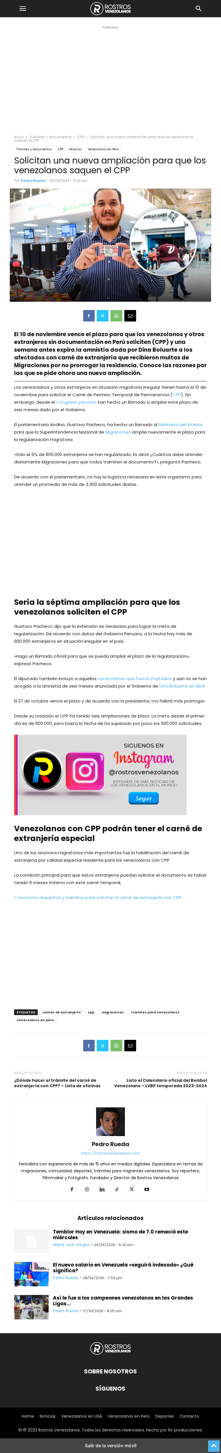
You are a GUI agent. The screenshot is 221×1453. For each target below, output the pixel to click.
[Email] (130, 316)
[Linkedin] (102, 1190)
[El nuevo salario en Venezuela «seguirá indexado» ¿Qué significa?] (31, 1275)
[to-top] (214, 1443)
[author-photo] (110, 1136)
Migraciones (118, 432)
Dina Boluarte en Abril (182, 686)
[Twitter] (102, 316)
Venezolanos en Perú (103, 149)
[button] (22, 8)
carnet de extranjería (61, 1012)
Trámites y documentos (50, 136)
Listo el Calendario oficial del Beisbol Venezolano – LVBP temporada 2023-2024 (160, 1083)
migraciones (113, 1012)
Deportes (164, 1416)
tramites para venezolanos (155, 1012)
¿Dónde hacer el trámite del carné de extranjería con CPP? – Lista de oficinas (57, 1083)
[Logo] (110, 1354)
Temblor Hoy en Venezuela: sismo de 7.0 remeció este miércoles (120, 1234)
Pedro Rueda (33, 180)
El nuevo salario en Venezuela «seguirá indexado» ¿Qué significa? (123, 1267)
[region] (110, 85)
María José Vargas (71, 1245)
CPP (80, 136)
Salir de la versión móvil (110, 1445)
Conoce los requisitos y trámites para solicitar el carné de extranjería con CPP (98, 897)
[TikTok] (117, 1190)
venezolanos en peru (35, 1020)
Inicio (19, 136)
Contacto (189, 1416)
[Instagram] (87, 1190)
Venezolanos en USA (81, 1416)
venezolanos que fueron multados (134, 678)
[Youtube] (147, 1190)
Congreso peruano (76, 402)
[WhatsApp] (116, 316)
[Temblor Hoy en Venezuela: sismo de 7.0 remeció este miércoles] (31, 1242)
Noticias (75, 149)
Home (28, 1416)
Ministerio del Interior (181, 425)
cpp (91, 1012)
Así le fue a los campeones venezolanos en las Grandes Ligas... (123, 1300)
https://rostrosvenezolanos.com (110, 1153)
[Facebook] (89, 316)
